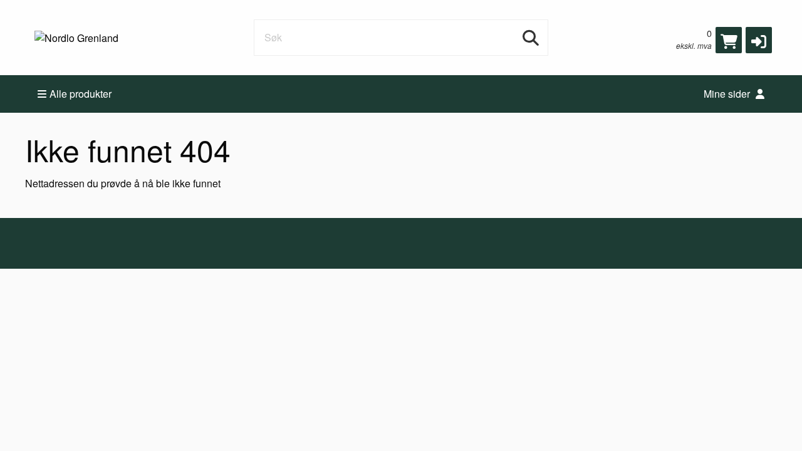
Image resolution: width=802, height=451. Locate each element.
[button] (759, 40)
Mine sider (728, 93)
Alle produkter (80, 93)
